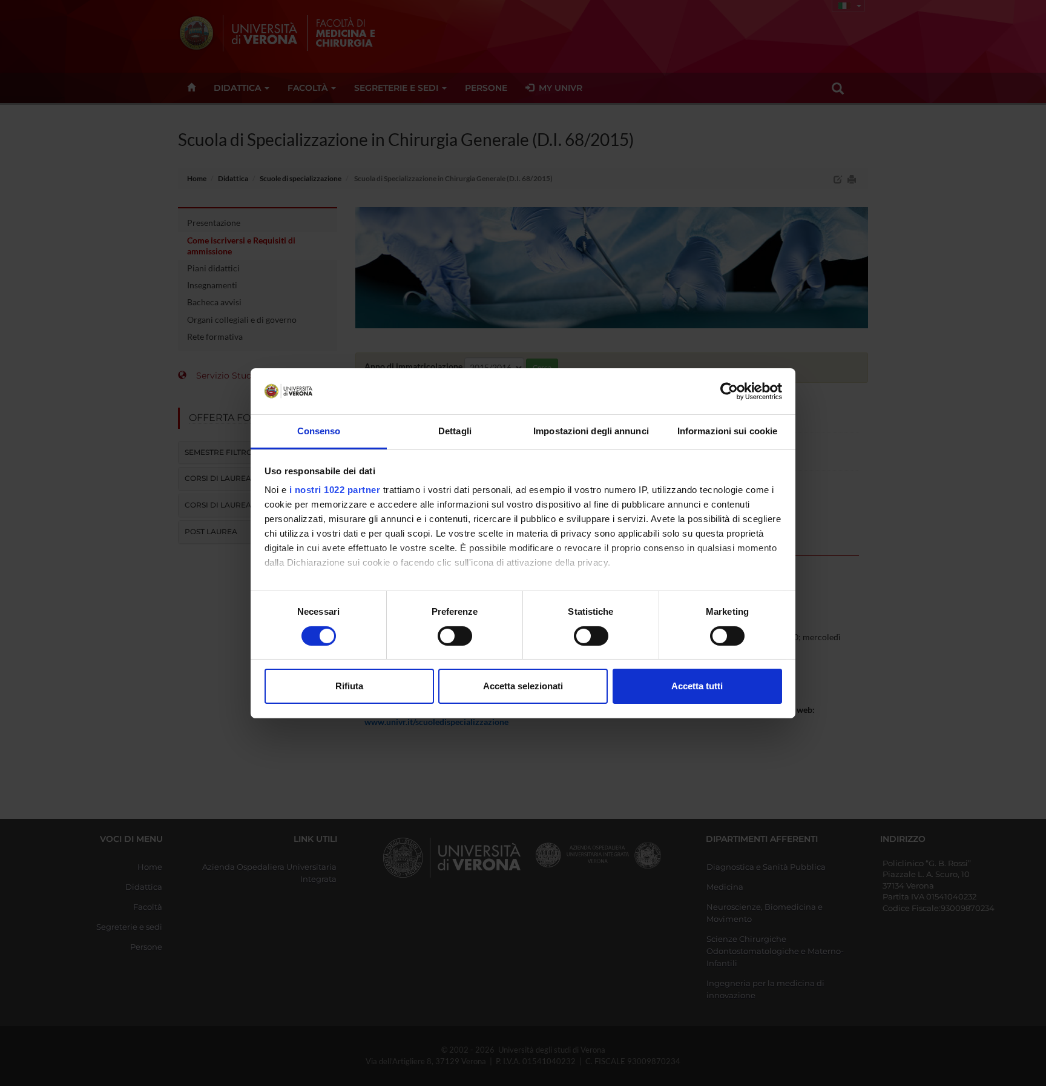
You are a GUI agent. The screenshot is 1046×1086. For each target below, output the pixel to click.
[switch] (455, 636)
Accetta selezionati (523, 686)
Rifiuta (349, 686)
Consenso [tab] (319, 431)
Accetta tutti (697, 686)
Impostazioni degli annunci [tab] (591, 431)
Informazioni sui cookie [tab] (727, 431)
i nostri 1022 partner (335, 490)
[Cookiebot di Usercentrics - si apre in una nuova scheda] (729, 391)
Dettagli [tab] (455, 431)
